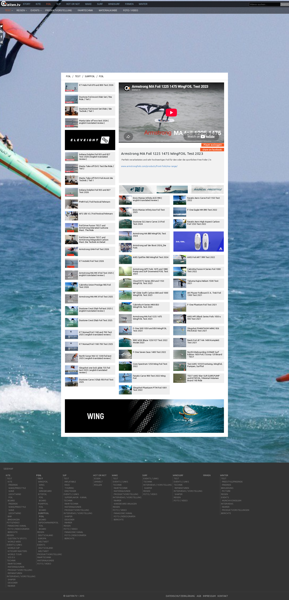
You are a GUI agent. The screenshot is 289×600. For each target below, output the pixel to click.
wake (88, 4)
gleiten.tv (71, 596)
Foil (48, 4)
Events (35, 10)
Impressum (209, 596)
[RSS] (1, 31)
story (26, 4)
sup (58, 4)
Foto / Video (130, 10)
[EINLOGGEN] (1, 42)
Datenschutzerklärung (180, 596)
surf (100, 4)
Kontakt (223, 596)
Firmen (129, 4)
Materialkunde (108, 10)
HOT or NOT (73, 4)
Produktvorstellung (58, 10)
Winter (143, 4)
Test (8, 10)
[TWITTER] (1, 26)
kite (38, 4)
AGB (199, 596)
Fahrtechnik (85, 10)
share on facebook (212, 149)
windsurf (114, 4)
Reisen (21, 10)
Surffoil (90, 76)
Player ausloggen (213, 144)
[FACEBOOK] (1, 37)
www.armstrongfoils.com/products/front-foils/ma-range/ (149, 166)
